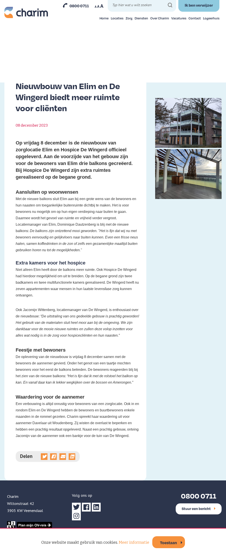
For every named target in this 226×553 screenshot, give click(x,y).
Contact (194, 18)
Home (104, 18)
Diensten (141, 18)
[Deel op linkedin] (72, 456)
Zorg (129, 18)
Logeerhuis (211, 18)
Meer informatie (134, 542)
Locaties (117, 18)
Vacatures (178, 18)
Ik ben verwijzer (199, 5)
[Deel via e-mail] (62, 456)
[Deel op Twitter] (44, 456)
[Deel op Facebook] (53, 456)
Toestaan (168, 542)
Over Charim (159, 18)
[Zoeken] (170, 5)
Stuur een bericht (196, 508)
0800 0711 (79, 5)
